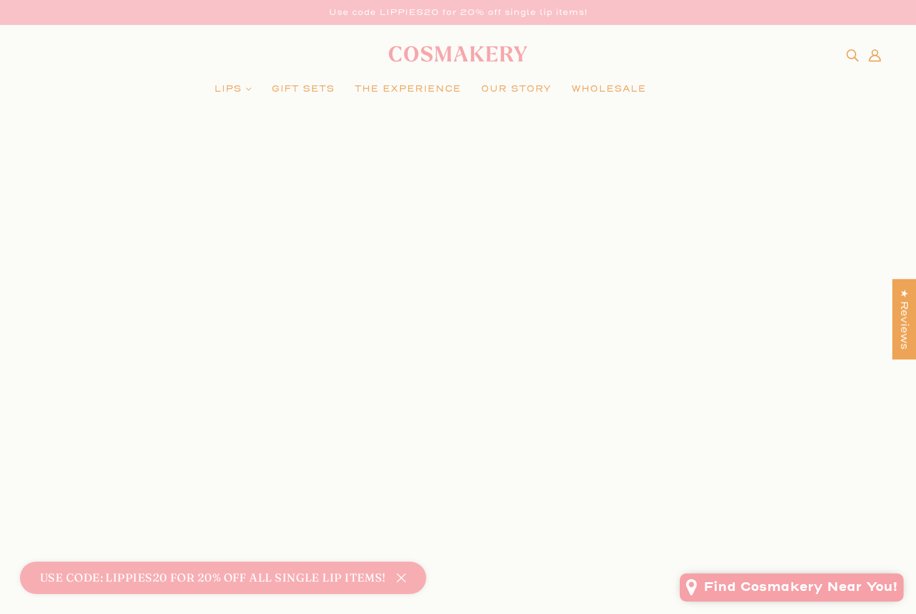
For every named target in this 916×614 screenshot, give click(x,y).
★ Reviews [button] (904, 319)
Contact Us (432, 469)
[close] (401, 578)
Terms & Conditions (458, 513)
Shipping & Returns (458, 499)
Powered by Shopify (458, 568)
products (456, 289)
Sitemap (425, 528)
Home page (442, 274)
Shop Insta (432, 439)
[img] (852, 54)
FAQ (413, 454)
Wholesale (70, 454)
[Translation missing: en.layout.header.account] (875, 54)
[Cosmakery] (458, 58)
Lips (52, 439)
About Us (427, 484)
